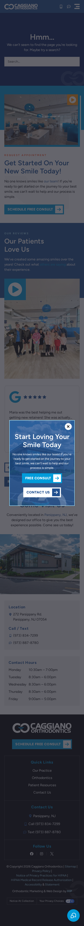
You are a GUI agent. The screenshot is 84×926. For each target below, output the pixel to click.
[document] (42, 463)
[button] (68, 426)
